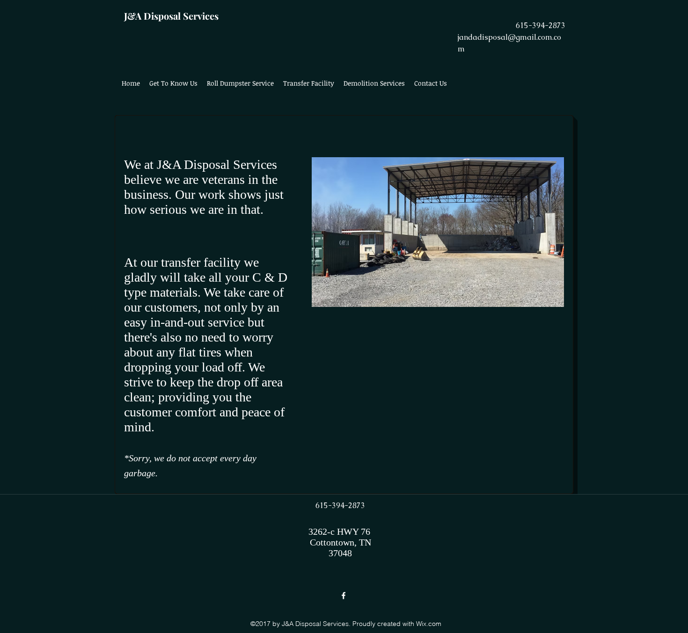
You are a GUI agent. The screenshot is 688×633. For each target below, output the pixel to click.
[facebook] (343, 595)
